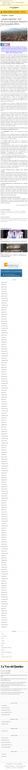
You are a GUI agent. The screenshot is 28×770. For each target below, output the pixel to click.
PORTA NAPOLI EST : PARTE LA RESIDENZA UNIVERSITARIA (13, 255)
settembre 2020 (4, 443)
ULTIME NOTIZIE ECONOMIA (5, 742)
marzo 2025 (4, 319)
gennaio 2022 (4, 406)
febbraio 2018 (4, 514)
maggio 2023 (4, 369)
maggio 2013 (4, 626)
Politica (2, 649)
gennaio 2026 (4, 296)
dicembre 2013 (4, 624)
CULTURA (11, 15)
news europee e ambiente (6, 647)
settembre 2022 (4, 387)
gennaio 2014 (4, 622)
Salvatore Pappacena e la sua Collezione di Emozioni (14, 241)
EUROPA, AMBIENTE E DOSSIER (11, 12)
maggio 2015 (4, 585)
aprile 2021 (3, 427)
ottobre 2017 (4, 523)
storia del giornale (6, 2)
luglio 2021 (3, 420)
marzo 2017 (4, 539)
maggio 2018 (4, 507)
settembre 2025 (4, 305)
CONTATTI (14, 767)
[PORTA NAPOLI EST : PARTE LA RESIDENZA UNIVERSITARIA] (14, 247)
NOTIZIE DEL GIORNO (4, 737)
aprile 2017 (3, 537)
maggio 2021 (4, 424)
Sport (2, 654)
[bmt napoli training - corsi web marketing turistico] (11, 269)
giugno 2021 (4, 422)
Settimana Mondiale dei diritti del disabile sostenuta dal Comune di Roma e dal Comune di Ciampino (13, 212)
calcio (2, 633)
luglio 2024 (3, 337)
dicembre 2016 (4, 546)
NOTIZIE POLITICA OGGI (5, 740)
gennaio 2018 (4, 516)
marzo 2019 (4, 484)
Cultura (2, 640)
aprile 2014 (3, 615)
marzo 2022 (4, 401)
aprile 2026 (3, 289)
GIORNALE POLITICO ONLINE (5, 714)
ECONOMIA (4, 15)
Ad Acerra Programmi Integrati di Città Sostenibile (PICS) (14, 22)
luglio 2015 (3, 580)
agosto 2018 (4, 500)
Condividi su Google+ (8, 44)
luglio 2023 (3, 364)
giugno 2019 (4, 477)
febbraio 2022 (4, 404)
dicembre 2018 (4, 491)
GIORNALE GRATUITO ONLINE (5, 710)
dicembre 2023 (4, 353)
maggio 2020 (4, 452)
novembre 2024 (4, 328)
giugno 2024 (4, 339)
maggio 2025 (4, 314)
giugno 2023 (4, 367)
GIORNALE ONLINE (4, 705)
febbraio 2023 (4, 376)
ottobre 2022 (4, 385)
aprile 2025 (3, 316)
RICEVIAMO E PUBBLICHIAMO (9, 19)
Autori (13, 2)
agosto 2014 (4, 606)
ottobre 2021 (4, 413)
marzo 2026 (4, 291)
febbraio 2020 (4, 459)
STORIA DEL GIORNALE (9, 766)
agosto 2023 (4, 362)
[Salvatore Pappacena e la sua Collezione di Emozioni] (14, 234)
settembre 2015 (4, 578)
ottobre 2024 (4, 330)
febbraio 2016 (4, 567)
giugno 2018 (4, 505)
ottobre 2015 (4, 576)
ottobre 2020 (4, 440)
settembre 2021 (4, 415)
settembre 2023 (4, 360)
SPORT (19, 19)
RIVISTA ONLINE (3, 756)
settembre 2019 (4, 470)
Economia (3, 643)
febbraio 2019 (4, 486)
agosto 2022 (4, 390)
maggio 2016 (4, 560)
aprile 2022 (3, 399)
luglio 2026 (3, 284)
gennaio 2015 (4, 594)
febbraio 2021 (4, 431)
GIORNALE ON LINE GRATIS (5, 707)
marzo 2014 (4, 617)
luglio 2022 (3, 392)
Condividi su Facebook (2, 44)
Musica (2, 645)
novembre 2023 (4, 355)
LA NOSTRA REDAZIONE (20, 766)
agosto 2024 (4, 335)
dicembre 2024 (4, 325)
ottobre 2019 (4, 468)
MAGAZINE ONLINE (4, 730)
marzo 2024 (4, 346)
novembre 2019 (4, 466)
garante (4, 4)
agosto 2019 (4, 472)
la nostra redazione (20, 2)
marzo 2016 (4, 564)
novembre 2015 (4, 574)
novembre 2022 (4, 383)
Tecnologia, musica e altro (6, 656)
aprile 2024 (3, 344)
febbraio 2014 (4, 619)
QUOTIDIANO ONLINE (4, 723)
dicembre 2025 (4, 298)
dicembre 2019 (4, 463)
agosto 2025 (4, 307)
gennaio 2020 (4, 461)
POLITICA (22, 12)
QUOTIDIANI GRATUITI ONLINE (6, 721)
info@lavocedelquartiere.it (5, 685)
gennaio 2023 (4, 378)
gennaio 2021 (4, 433)
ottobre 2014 (4, 601)
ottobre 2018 (4, 495)
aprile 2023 (3, 371)
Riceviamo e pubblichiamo (6, 25)
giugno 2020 (4, 449)
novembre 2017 (4, 521)
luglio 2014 (3, 608)
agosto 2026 (4, 282)
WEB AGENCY (20, 767)
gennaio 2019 (4, 489)
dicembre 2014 (4, 597)
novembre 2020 (4, 438)
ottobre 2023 (4, 358)
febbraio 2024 (4, 348)
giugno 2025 (4, 312)
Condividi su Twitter (5, 44)
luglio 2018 (3, 502)
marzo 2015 (4, 590)
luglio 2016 (3, 555)
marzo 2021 (4, 429)
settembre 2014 (4, 603)
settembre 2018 (4, 498)
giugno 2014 (4, 610)
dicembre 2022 (4, 381)
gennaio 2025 (4, 323)
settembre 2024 (4, 332)
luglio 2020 (3, 447)
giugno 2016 (4, 557)
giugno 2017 (4, 532)
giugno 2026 (4, 286)
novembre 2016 (4, 548)
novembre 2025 (4, 300)
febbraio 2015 (4, 592)
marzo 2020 (4, 456)
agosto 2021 (4, 417)
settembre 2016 (4, 553)
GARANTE (8, 767)
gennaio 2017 (4, 544)
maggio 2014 (4, 613)
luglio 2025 (3, 309)
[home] (2, 12)
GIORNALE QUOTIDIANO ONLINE (6, 712)
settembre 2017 (4, 525)
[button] (26, 1)
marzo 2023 (4, 374)
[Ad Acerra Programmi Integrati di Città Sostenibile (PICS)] (14, 34)
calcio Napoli (3, 636)
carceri (2, 638)
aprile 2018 (3, 509)
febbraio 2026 (4, 293)
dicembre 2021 (4, 408)
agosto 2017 (4, 528)
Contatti (9, 4)
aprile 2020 (3, 454)
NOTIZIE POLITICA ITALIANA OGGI (6, 744)
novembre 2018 (4, 493)
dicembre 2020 (4, 436)
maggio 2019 (4, 479)
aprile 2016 (3, 562)
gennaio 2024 (4, 351)
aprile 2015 (3, 587)
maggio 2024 (4, 341)
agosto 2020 (4, 445)
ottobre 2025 (4, 302)
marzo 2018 (4, 512)
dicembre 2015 (4, 571)
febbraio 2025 (4, 321)
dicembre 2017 (4, 518)
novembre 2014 (4, 599)
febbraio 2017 (4, 541)
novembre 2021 (4, 410)
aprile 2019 (3, 482)
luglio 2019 (3, 475)
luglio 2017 (3, 530)
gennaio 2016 (4, 569)
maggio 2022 (4, 397)
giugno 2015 (4, 583)
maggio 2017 (4, 534)
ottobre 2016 (4, 551)
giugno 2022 (4, 394)
